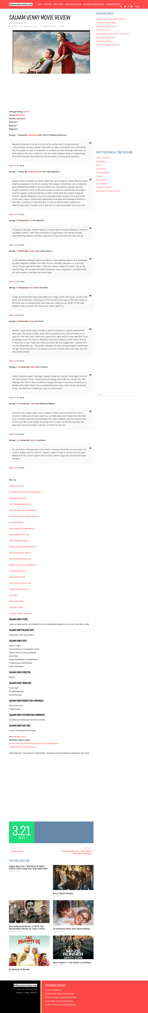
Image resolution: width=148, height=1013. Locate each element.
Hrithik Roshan (15, 747)
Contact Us (20, 992)
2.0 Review (101, 168)
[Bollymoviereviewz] (21, 5)
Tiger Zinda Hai (103, 157)
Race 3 (99, 165)
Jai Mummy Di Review (19, 969)
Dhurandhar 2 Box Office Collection (112, 33)
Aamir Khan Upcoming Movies (59, 1001)
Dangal (99, 176)
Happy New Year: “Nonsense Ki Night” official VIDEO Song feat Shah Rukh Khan (28, 867)
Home (40, 4)
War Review (101, 179)
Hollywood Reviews (113, 4)
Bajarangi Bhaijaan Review (108, 191)
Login (137, 6)
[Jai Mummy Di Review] (29, 951)
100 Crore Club (103, 30)
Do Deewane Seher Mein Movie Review (71, 928)
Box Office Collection (105, 37)
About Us (34, 992)
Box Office (47, 4)
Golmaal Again (103, 172)
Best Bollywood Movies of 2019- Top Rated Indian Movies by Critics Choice (27, 927)
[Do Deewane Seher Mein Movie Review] (73, 912)
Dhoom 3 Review (103, 187)
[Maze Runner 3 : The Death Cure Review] (73, 947)
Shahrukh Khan (28, 743)
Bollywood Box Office (73, 4)
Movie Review (58, 4)
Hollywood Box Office (106, 22)
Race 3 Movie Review (63, 893)
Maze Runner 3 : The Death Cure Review (72, 962)
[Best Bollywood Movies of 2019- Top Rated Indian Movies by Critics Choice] (29, 911)
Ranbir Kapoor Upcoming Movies (22, 565)
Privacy (27, 992)
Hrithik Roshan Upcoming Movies (60, 1004)
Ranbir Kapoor (53, 743)
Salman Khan (14, 743)
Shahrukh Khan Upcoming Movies (60, 997)
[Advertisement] (51, 92)
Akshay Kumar (30, 747)
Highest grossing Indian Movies (110, 19)
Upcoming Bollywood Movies (93, 4)
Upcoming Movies (104, 41)
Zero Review (101, 183)
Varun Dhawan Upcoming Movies (22, 510)
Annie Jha (14, 26)
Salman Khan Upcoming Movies (59, 993)
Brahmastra (101, 161)
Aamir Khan (40, 743)
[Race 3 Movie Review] (73, 877)
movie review (18, 13)
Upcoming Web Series (106, 26)
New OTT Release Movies (108, 44)
